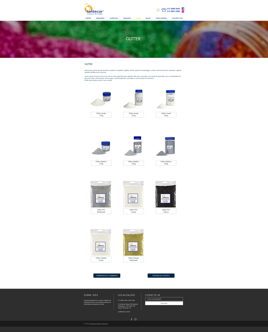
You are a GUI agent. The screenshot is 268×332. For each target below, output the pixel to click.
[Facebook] (183, 8)
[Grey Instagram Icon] (135, 319)
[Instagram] (183, 11)
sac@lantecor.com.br (124, 312)
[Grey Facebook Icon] (131, 319)
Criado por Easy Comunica (98, 324)
